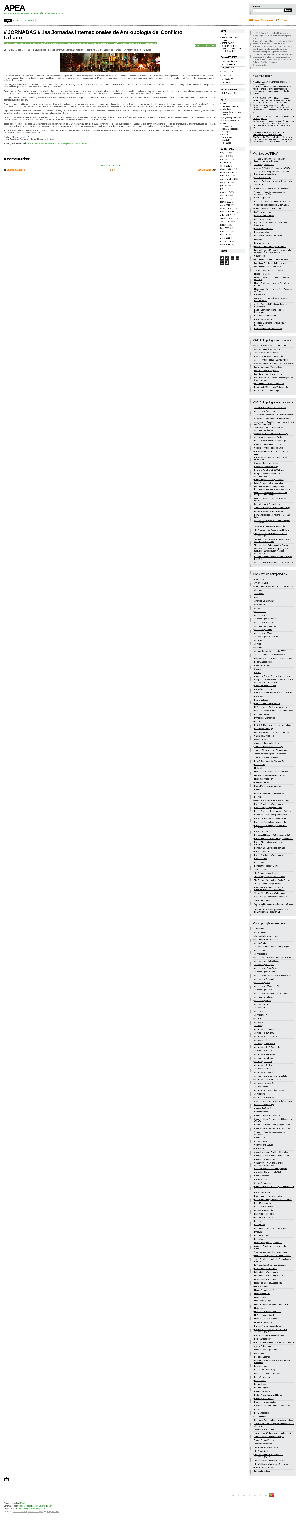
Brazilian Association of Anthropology (270, 441)
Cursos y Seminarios (230, 120)
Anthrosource (260, 1011)
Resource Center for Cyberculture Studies (272, 1406)
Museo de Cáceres (262, 274)
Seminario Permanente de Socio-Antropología (273, 1420)
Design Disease (20, 1511)
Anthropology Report (263, 990)
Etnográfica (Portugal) (263, 729)
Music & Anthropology (263, 779)
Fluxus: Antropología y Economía (268, 1243)
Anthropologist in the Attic (265, 972)
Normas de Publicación (231, 65)
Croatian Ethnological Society (266, 463)
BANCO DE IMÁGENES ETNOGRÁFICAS (231, 50)
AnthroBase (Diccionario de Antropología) (272, 947)
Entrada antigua (205, 170)
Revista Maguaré (261, 851)
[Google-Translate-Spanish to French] (238, 1497)
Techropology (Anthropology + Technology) (272, 1433)
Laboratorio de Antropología (266, 1272)
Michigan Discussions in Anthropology (270, 775)
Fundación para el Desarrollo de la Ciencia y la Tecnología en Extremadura (273, 251)
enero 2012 (225, 205)
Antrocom (258, 640)
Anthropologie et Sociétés (265, 626)
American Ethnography (264, 601)
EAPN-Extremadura (262, 212)
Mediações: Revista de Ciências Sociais (271, 772)
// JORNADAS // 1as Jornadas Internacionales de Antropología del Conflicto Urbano (93, 34)
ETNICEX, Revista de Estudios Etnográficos (272, 725)
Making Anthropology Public (266, 1290)
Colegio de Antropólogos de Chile (268, 448)
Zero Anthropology (262, 1471)
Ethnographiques (261, 714)
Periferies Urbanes (262, 1357)
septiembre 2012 (227, 179)
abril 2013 (224, 156)
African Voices (260, 932)
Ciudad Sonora (260, 1141)
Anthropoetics (260, 612)
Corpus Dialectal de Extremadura (268, 208)
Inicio (112, 170)
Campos (257, 669)
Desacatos (258, 696)
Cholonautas (259, 1138)
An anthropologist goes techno (267, 939)
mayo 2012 (225, 192)
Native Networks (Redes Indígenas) (269, 1335)
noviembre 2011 (227, 212)
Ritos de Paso (260, 1409)
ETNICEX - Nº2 (227, 72)
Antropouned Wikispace (264, 1097)
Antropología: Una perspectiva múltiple (270, 1079)
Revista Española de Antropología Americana (273, 838)
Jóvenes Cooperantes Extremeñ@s (269, 270)
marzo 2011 (225, 238)
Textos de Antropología (264, 1444)
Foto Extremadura (261, 243)
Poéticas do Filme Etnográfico (267, 1370)
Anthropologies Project (264, 965)
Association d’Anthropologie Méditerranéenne (273, 415)
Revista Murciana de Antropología (268, 855)
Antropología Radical (263, 1065)
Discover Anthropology (263, 1207)
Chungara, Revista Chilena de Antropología (272, 676)
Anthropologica (260, 615)
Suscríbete (225, 82)
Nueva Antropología (262, 782)
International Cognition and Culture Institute (272, 1256)
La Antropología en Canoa (265, 1268)
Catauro (257, 673)
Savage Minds (260, 1416)
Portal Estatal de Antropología (266, 391)
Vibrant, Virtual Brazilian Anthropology (270, 893)
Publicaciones (227, 137)
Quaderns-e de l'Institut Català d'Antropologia (273, 800)
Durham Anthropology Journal (267, 703)
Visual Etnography (262, 900)
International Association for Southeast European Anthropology (270, 493)
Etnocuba (258, 1232)
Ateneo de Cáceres (262, 178)
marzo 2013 (225, 159)
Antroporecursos (261, 1087)
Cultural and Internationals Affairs (268, 1172)
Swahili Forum (260, 869)
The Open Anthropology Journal (267, 884)
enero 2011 (225, 244)
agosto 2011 (225, 222)
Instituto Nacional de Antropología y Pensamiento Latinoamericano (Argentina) (272, 488)
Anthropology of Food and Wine (267, 986)
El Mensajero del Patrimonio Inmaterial (270, 707)
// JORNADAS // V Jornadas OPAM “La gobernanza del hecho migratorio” (269, 133)
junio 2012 (224, 189)
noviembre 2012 (227, 172)
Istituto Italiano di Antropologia (267, 504)
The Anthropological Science (266, 873)
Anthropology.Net (261, 1004)
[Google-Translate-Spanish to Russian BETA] (265, 1497)
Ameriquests (259, 604)
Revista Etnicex (228, 140)
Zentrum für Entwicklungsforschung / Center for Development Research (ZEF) (272, 911)
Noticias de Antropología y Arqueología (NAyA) (274, 1342)
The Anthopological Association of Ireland (271, 530)
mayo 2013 (225, 153)
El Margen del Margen (263, 219)
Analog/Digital (260, 943)
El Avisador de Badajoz (264, 216)
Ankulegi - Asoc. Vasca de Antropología (270, 345)
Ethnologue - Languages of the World (270, 1228)
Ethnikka (258, 1221)
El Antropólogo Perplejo (264, 1214)
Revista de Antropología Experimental (270, 822)
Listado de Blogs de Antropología (268, 1283)
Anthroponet (259, 1008)
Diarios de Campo (262, 1192)
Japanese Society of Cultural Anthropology (272, 508)
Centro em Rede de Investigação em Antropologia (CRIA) (269, 193)
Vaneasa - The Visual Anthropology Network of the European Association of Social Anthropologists (274, 551)
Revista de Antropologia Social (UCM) (270, 818)
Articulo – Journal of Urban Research (270, 655)
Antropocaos (259, 1022)
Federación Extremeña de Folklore (269, 236)
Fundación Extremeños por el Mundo (270, 247)
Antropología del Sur (263, 1051)
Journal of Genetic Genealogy (267, 757)
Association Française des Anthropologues (272, 418)
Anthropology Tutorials (263, 997)
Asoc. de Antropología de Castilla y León (271, 360)
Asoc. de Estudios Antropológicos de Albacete (273, 363)
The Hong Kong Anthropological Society (271, 545)
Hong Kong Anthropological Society (269, 480)
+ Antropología (260, 929)
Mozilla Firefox (24, 1506)
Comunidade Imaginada (264, 1159)
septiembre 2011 (227, 218)
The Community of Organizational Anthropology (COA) (268, 1456)
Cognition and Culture (263, 1145)
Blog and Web (53, 1511)
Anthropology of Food (263, 633)
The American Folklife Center (266, 1447)
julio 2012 (224, 185)
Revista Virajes (260, 862)
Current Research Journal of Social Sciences (273, 693)
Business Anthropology (264, 1105)
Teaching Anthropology (264, 1429)
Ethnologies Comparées (264, 718)
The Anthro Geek (261, 1451)
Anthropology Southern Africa (266, 411)
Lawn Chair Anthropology (265, 1279)
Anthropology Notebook (264, 979)
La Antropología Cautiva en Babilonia (270, 1265)
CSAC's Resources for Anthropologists (270, 1169)
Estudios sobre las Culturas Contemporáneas (273, 711)
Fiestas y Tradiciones (230, 129)
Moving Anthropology (263, 1322)
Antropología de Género (264, 1044)
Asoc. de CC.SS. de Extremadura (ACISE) (272, 168)
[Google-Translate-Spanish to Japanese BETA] (255, 1497)
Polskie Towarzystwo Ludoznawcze (269, 511)
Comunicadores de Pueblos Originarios (271, 1152)
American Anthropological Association (270, 408)
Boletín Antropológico (263, 662)
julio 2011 (224, 225)
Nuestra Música (261, 295)
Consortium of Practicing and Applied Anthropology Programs (270, 1164)
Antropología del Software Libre (267, 1047)
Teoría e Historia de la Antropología (269, 1437)
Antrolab (257, 1018)
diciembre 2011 (226, 208)
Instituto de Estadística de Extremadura (270, 263)
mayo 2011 (225, 231)
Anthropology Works (262, 1000)
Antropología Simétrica (264, 1069)
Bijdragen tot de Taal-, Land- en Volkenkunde (273, 658)
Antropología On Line (263, 1062)
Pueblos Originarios (262, 1388)
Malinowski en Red (262, 1294)
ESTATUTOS (226, 40)
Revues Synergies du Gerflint (266, 866)
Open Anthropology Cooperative (268, 1350)
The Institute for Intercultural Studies (269, 1460)
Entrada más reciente (16, 170)
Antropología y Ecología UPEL (267, 1072)
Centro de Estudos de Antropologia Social (272, 1125)
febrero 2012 (225, 202)
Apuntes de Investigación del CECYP (270, 651)
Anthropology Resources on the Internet (271, 993)
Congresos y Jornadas (231, 118)
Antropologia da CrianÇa (264, 1033)
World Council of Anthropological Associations (273, 562)
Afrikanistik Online (262, 583)
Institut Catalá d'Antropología (266, 371)
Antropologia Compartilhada (266, 1029)
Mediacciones (260, 768)
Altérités (257, 597)
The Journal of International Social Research (273, 880)
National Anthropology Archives (267, 1326)
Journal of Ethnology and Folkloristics (270, 754)
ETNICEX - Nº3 (227, 75)
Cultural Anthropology (263, 689)
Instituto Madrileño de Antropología (269, 384)
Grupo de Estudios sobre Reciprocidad (270, 1252)
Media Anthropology (262, 1301)
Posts (256, 20)
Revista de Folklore (262, 831)
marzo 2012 (225, 199)
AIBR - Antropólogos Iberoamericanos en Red (273, 586)
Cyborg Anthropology (263, 1183)
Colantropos (259, 1148)
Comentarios (267, 20)
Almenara (258, 590)
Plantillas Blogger (35, 1511)
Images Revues (261, 739)
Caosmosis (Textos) (262, 1108)
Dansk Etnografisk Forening (266, 467)
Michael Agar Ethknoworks (265, 1319)
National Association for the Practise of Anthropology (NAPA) (270, 1330)
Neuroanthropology (262, 1339)
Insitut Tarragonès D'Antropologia (268, 367)
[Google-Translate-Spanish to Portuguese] (271, 1497)
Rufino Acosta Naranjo (263, 319)
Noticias (224, 134)
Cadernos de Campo (263, 665)
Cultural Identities (261, 1176)
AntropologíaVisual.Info (264, 165)
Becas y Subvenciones (231, 112)
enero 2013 (225, 166)
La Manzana (259, 765)
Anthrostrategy (260, 1015)
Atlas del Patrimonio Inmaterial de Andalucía (273, 181)
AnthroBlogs (259, 950)
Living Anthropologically (264, 1286)
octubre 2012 (226, 176)
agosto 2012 (225, 182)
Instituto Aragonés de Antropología (268, 374)
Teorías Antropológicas (264, 1440)
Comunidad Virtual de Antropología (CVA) (272, 1156)
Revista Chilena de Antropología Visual (271, 815)
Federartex (258, 239)
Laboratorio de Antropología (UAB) (269, 1276)
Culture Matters (260, 1179)
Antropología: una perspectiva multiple (270, 1076)
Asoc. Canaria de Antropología (267, 353)
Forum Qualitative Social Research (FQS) (271, 732)
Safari (49, 1506)
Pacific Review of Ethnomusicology (269, 793)
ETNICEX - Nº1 (227, 68)
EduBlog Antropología (263, 1210)
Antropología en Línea (263, 1058)
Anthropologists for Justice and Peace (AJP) (272, 975)
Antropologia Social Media (265, 1036)
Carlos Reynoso (261, 1112)
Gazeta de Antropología (264, 736)
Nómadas (258, 790)
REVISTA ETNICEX (229, 46)
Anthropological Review (264, 622)
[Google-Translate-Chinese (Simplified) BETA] (233, 1497)
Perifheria (258, 797)
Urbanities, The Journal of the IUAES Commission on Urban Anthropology (269, 888)
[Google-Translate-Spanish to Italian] (249, 1497)
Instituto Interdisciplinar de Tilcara (268, 267)
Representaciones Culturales (266, 1402)
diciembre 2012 (227, 169)
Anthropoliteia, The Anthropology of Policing (272, 957)
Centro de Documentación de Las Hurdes (272, 188)
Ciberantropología (262, 198)
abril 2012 (224, 195)
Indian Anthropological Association (268, 483)
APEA (14, 7)
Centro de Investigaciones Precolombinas (272, 1128)
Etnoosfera (258, 1239)
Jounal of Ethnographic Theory (267, 743)
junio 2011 (224, 228)
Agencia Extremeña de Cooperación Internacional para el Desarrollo (269, 160)
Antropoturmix (260, 1094)
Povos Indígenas (261, 1366)
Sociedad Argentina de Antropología (269, 526)
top (6, 1479)
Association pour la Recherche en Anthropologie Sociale (268, 429)
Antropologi (259, 1026)
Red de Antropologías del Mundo (268, 1395)
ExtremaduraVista (261, 232)
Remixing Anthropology (264, 1398)
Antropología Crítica (262, 1040)
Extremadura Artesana (263, 229)
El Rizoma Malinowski (263, 1217)
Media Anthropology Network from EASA (271, 1304)
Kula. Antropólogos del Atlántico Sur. (269, 761)
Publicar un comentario (110, 166)
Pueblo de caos (261, 1384)
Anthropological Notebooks (265, 619)
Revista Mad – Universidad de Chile (269, 848)
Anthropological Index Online (266, 961)
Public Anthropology (262, 1377)
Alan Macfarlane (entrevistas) (266, 936)
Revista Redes (260, 859)
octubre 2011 (225, 215)
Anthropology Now (262, 983)
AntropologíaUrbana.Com (265, 1083)
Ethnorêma (259, 721)
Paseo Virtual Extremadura (265, 316)
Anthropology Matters (263, 630)
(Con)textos (259, 579)
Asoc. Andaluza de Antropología (267, 349)
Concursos (226, 115)
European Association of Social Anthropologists (267, 475)
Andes (257, 608)
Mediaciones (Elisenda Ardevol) (267, 1312)
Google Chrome (39, 1506)
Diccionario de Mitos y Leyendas (268, 1196)
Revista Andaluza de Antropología (268, 804)
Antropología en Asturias (264, 1054)
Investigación (227, 132)
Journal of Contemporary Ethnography (270, 750)
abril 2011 (224, 235)
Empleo (224, 123)
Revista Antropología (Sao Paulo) (268, 808)
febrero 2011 (225, 241)
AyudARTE (259, 185)
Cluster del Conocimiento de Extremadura (272, 201)
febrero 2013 (225, 163)
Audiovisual (226, 109)
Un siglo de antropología (264, 1467)
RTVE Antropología (262, 1413)
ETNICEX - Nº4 (227, 79)
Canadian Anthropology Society (267, 444)
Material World (260, 1297)
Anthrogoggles (260, 954)
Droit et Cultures (261, 700)
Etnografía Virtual (261, 1235)
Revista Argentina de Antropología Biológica (273, 811)
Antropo (257, 644)
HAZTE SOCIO (227, 43)
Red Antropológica (262, 1391)
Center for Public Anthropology (267, 1115)
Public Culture (260, 1381)
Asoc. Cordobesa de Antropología (268, 356)
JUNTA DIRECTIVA (229, 38)
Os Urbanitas (259, 1353)
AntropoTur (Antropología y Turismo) (269, 1090)
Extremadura (226, 126)
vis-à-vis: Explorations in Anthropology (270, 897)
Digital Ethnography (262, 1203)
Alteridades (259, 594)
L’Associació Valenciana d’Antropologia (271, 387)
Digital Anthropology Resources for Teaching (273, 1199)
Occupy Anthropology (263, 1346)
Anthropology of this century (266, 637)
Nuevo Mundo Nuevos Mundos (267, 786)
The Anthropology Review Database (269, 877)
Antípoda (258, 647)
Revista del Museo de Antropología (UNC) (272, 835)
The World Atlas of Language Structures (271, 1464)
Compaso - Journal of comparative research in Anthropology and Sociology (273, 681)
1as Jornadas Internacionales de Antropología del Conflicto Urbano (58, 143)
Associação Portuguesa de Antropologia (271, 433)
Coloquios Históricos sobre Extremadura (271, 205)
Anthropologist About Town (265, 968)
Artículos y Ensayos (229, 106)
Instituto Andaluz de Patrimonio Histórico (271, 259)
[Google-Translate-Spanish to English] (260, 1497)
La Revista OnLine (229, 61)
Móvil (22, 1503)
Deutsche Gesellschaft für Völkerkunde (270, 470)
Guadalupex (259, 256)
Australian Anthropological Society (268, 437)
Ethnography (259, 1225)
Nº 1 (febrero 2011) (229, 93)
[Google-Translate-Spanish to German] (244, 1497)
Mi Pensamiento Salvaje (264, 1315)
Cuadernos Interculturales (265, 686)
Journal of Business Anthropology (268, 747)
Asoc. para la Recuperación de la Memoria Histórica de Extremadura (272, 173)
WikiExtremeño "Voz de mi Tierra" (268, 329)
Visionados (226, 143)
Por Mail (283, 20)
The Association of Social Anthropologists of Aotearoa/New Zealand (272, 540)
